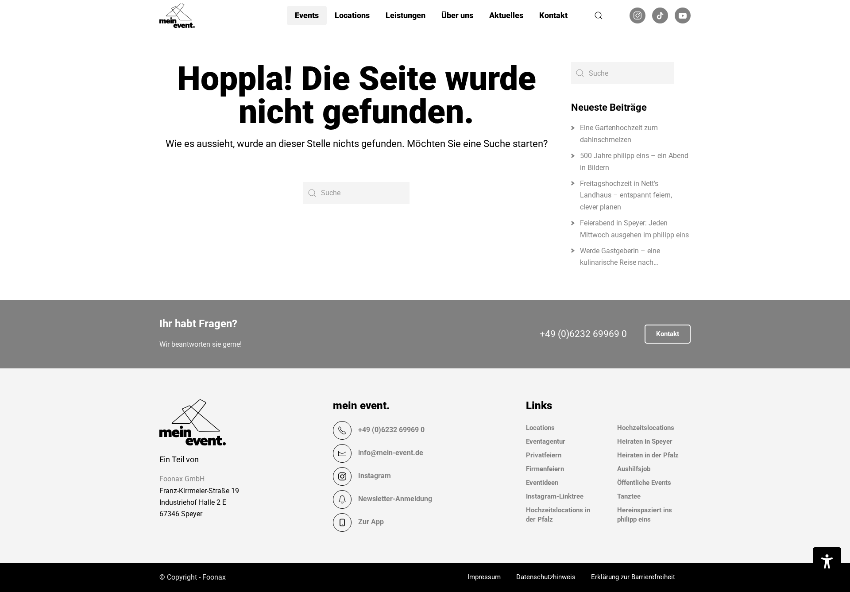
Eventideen (542, 483)
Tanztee (629, 496)
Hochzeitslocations (645, 428)
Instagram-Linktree (554, 496)
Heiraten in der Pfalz (648, 455)
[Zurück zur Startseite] (177, 15)
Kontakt (553, 15)
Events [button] (307, 15)
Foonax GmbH (182, 479)
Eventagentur (545, 441)
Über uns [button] (457, 15)
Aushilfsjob (633, 469)
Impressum (484, 577)
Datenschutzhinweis (546, 577)
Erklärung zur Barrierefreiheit (633, 577)
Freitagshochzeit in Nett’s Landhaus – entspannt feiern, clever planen (626, 195)
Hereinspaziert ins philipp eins (644, 514)
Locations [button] (352, 15)
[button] (598, 15)
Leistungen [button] (405, 15)
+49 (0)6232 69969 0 (583, 334)
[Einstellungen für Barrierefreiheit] (827, 561)
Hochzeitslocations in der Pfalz (558, 514)
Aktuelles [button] (506, 15)
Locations (540, 428)
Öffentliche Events (644, 483)
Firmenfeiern (545, 469)
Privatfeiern (543, 455)
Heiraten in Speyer (644, 441)
